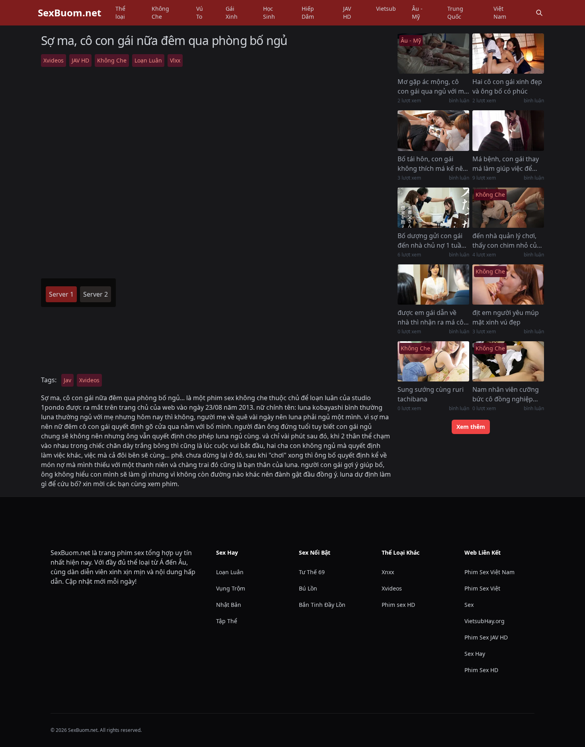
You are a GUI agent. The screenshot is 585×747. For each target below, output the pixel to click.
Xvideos (53, 60)
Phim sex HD (398, 604)
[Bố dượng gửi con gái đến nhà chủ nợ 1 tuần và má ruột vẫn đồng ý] (433, 208)
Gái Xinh (232, 12)
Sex (469, 604)
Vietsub (386, 8)
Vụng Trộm (230, 588)
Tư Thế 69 (312, 572)
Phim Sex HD (481, 670)
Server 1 (61, 294)
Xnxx (388, 572)
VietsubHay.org (484, 621)
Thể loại (120, 12)
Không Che (160, 12)
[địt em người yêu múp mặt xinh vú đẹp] (508, 284)
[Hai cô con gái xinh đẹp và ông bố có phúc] (508, 53)
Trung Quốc (455, 12)
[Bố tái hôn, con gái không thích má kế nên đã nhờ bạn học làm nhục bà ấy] (433, 130)
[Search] (539, 13)
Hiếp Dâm (308, 12)
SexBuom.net (69, 12)
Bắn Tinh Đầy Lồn (322, 604)
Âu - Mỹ (417, 12)
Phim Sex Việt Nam (489, 572)
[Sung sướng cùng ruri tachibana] (433, 361)
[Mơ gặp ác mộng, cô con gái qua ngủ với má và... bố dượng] (433, 53)
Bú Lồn (308, 588)
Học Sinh (269, 12)
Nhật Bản (228, 604)
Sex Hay (474, 653)
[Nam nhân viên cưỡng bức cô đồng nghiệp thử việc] (508, 361)
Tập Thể (226, 621)
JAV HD (347, 12)
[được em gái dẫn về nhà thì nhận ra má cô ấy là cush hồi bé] (433, 284)
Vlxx (175, 60)
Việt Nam (499, 12)
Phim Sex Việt (482, 588)
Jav (67, 380)
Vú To (199, 12)
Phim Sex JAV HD (486, 637)
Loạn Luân (148, 60)
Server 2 (95, 294)
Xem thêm (470, 426)
